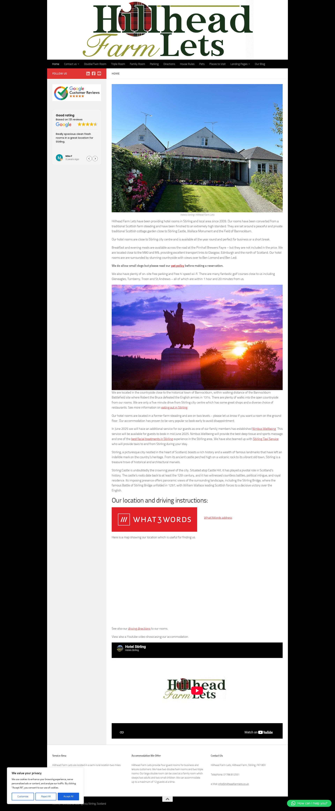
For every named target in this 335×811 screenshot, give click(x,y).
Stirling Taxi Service (265, 439)
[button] (95, 158)
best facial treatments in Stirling (152, 439)
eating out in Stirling (174, 407)
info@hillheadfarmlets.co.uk (233, 784)
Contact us (70, 64)
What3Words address (218, 518)
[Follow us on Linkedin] (88, 73)
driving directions (139, 628)
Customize (22, 796)
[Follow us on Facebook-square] (93, 73)
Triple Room (118, 64)
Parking (154, 64)
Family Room (137, 64)
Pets (201, 64)
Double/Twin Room (95, 64)
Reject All (46, 796)
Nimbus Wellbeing (264, 429)
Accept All (68, 796)
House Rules (187, 64)
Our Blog (260, 64)
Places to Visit (217, 64)
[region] (45, 785)
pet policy (177, 266)
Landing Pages (238, 64)
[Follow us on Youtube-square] (99, 73)
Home (55, 64)
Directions (169, 64)
